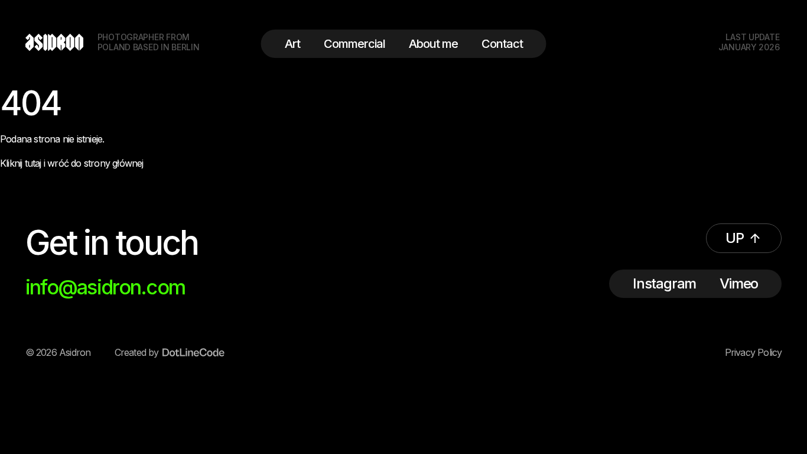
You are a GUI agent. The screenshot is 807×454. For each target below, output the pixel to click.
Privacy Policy (753, 352)
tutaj (33, 163)
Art (292, 44)
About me (433, 44)
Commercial (354, 44)
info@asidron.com (105, 287)
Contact (502, 44)
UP (734, 238)
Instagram (664, 283)
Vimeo (739, 283)
